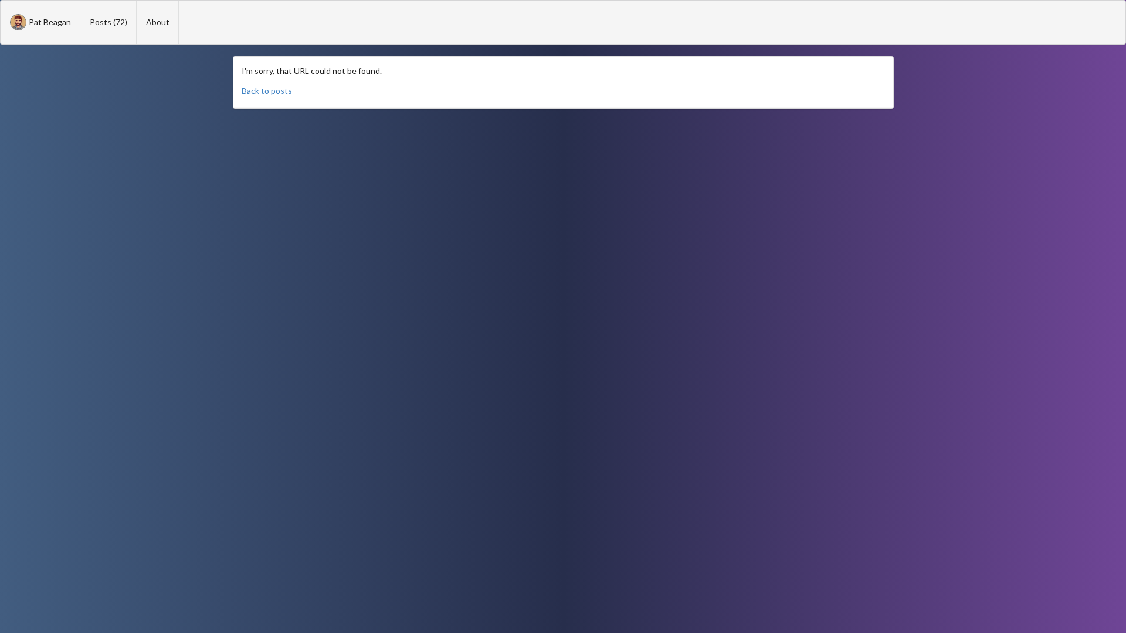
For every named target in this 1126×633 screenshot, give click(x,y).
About (157, 22)
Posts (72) (108, 22)
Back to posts (267, 91)
